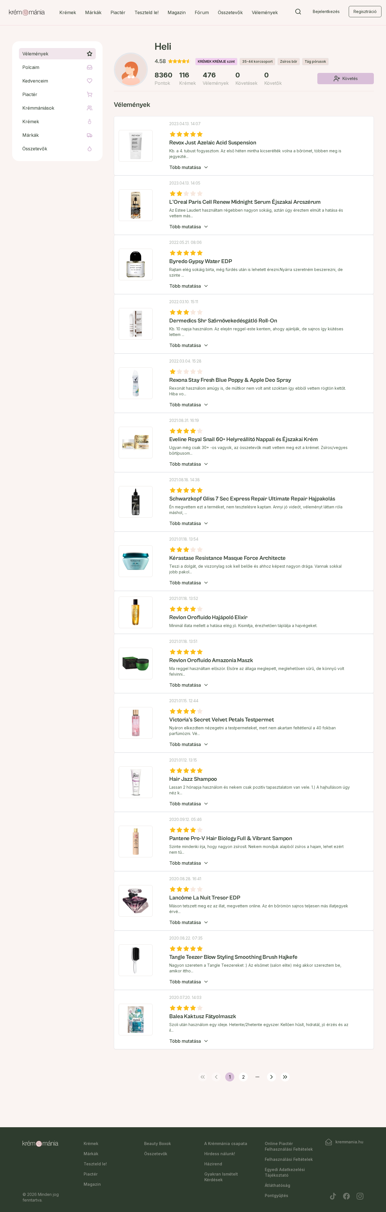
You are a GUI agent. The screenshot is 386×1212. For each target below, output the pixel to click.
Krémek (67, 12)
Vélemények (265, 12)
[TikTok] (332, 1196)
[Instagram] (360, 1196)
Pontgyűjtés (276, 1195)
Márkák (93, 12)
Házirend (213, 1163)
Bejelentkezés (326, 11)
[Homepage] (27, 13)
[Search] (298, 12)
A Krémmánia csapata (225, 1143)
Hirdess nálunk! (219, 1153)
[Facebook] (346, 1196)
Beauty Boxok (157, 1143)
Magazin (177, 12)
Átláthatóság (277, 1185)
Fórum (202, 12)
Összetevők (230, 12)
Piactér (117, 12)
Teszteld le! (147, 12)
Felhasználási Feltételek (289, 1159)
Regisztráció (365, 11)
